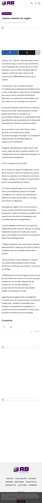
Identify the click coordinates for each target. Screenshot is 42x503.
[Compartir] (10, 52)
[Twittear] (27, 52)
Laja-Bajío (21, 478)
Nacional (19, 482)
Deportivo (10, 485)
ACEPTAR (21, 501)
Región (9, 482)
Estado (32, 478)
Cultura (22, 485)
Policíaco (7, 13)
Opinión (33, 485)
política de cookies (22, 498)
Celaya (9, 478)
